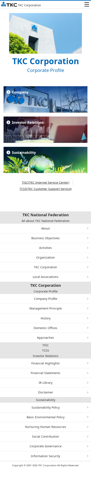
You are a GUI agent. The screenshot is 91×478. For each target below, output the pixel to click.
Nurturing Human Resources (45, 427)
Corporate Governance (46, 446)
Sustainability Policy (46, 407)
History (46, 318)
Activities (45, 248)
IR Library (45, 383)
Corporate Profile (46, 291)
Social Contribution (45, 436)
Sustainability (45, 400)
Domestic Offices (45, 328)
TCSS (45, 350)
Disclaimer (45, 392)
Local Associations (45, 277)
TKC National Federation (45, 214)
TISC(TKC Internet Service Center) (45, 183)
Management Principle (45, 308)
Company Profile (45, 299)
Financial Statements (45, 373)
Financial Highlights (45, 363)
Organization (45, 257)
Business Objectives (45, 238)
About (45, 228)
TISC (45, 345)
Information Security (45, 456)
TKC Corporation (45, 267)
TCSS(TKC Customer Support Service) (45, 189)
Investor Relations (45, 356)
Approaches (45, 338)
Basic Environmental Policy (46, 417)
